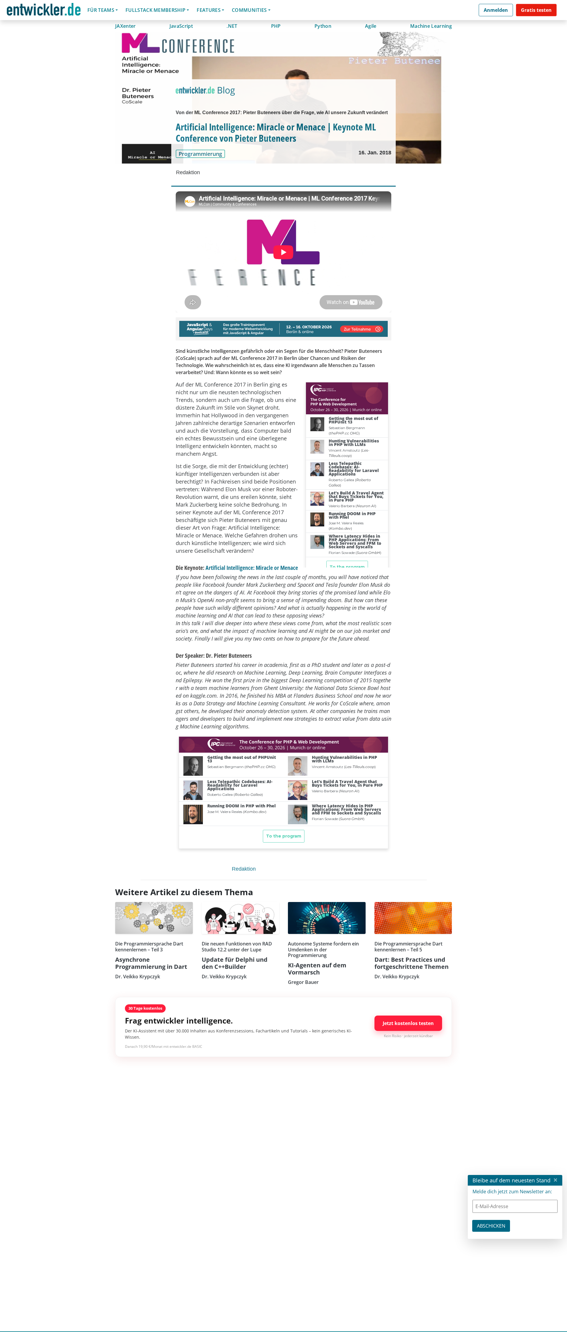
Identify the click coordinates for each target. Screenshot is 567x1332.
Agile (371, 26)
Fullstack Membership (155, 10)
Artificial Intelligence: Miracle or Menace (252, 568)
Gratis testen (536, 10)
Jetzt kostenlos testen (408, 1023)
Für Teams (100, 10)
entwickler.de (44, 11)
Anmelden (496, 10)
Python (323, 26)
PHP (276, 26)
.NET (232, 26)
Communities (249, 10)
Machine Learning (431, 26)
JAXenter (125, 26)
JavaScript (181, 26)
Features (209, 10)
